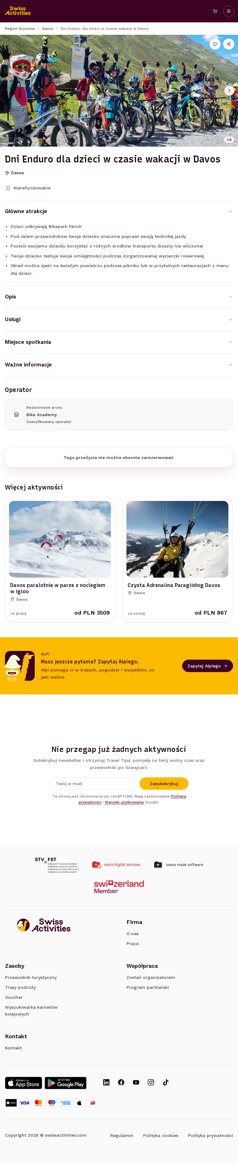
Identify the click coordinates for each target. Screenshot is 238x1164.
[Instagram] (151, 1083)
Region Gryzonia (20, 28)
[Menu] (228, 11)
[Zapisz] (215, 44)
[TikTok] (166, 1083)
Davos (47, 28)
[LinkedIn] (106, 1083)
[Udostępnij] (228, 44)
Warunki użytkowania (124, 802)
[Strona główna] (18, 11)
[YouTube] (136, 1083)
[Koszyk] (215, 11)
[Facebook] (121, 1083)
